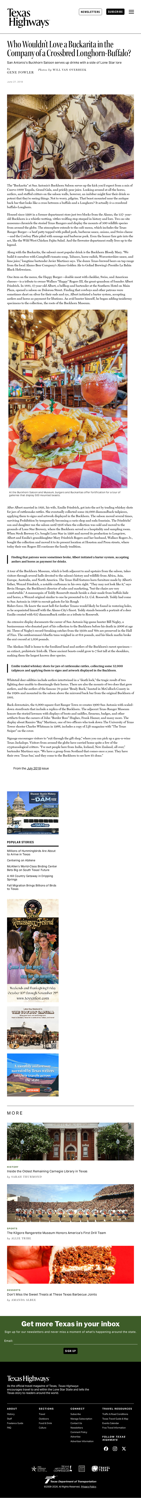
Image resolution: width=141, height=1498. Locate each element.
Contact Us (76, 1423)
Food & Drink (45, 1423)
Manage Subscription (81, 1418)
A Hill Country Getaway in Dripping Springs (30, 877)
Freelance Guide (15, 1423)
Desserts (14, 1290)
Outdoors (44, 1418)
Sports (12, 1228)
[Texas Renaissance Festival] (33, 1001)
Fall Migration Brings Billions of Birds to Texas (31, 887)
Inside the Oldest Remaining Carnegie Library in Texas (47, 1171)
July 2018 (34, 768)
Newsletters (90, 12)
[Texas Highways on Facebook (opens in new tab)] (106, 1449)
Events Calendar (110, 1423)
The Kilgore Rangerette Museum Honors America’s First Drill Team (56, 1233)
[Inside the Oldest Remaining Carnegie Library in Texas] (70, 1159)
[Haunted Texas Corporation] (33, 833)
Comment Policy (78, 1432)
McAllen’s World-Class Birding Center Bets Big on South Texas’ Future (32, 868)
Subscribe (115, 12)
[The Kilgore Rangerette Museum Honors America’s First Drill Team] (70, 1221)
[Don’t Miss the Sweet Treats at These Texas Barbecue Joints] (70, 1282)
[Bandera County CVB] (33, 1048)
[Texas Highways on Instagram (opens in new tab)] (115, 1449)
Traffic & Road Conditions (115, 1414)
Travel (42, 1414)
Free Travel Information (114, 1427)
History (13, 1167)
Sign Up (70, 1351)
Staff (9, 1418)
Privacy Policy (88, 1486)
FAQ (9, 1427)
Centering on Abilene (21, 860)
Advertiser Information (82, 1441)
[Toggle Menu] (131, 12)
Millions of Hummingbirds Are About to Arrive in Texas (31, 852)
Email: (8, 1341)
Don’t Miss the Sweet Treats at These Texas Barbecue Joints (52, 1294)
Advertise (75, 1436)
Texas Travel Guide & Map (115, 1418)
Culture (42, 1427)
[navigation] (131, 12)
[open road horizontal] (33, 1095)
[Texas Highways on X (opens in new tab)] (124, 1449)
